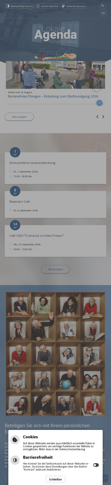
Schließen (55, 479)
